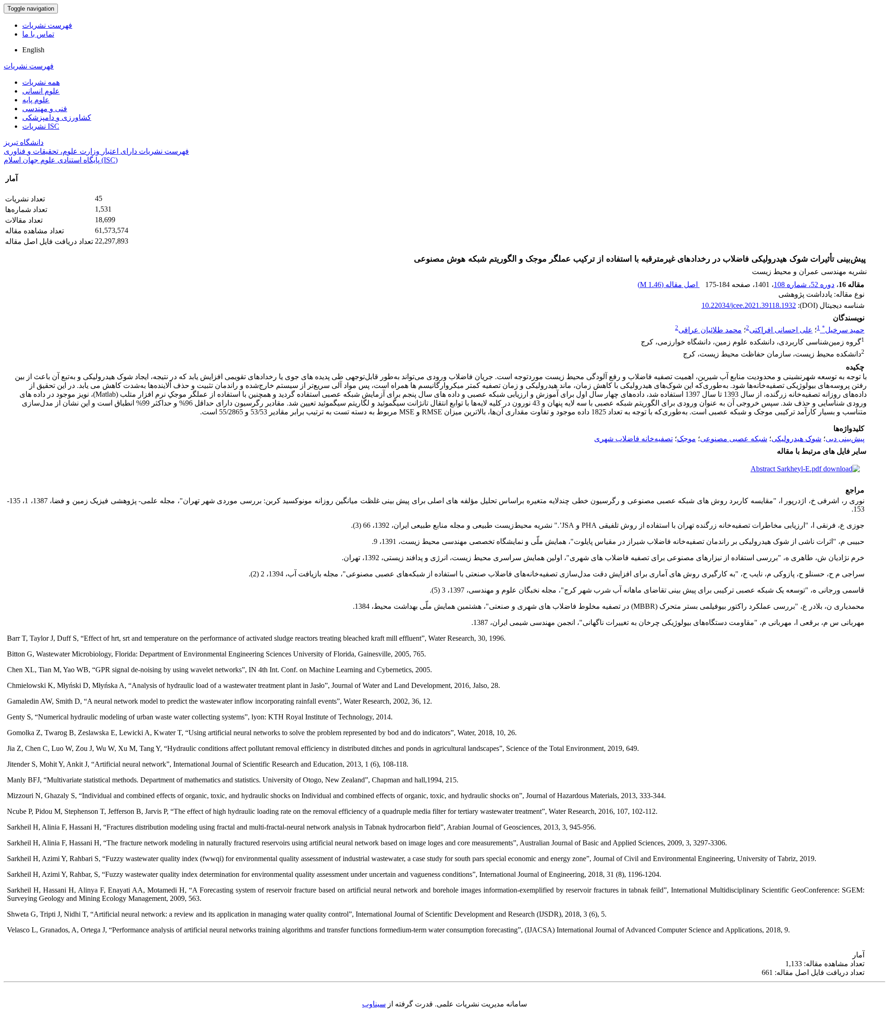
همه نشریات (41, 82)
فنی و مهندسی (44, 108)
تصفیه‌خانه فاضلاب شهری (633, 439)
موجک (686, 439)
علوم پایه (36, 100)
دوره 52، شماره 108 (804, 284)
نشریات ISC (40, 126)
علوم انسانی (41, 91)
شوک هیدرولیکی (796, 439)
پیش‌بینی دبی (845, 439)
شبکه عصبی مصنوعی (733, 439)
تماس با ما (38, 34)
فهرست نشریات (47, 25)
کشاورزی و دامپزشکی (56, 117)
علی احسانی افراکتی (781, 330)
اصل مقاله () (669, 284)
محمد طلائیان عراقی (710, 330)
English (33, 50)
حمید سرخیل (843, 330)
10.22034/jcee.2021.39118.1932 (748, 305)
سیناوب (374, 1004)
